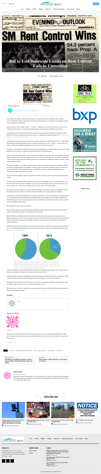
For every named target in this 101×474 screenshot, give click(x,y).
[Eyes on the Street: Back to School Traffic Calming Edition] (62, 410)
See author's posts (11, 342)
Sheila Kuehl (31, 424)
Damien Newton (7, 425)
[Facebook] (79, 192)
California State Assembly (39, 350)
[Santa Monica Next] (51, 3)
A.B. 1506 (11, 350)
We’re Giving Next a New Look (84, 420)
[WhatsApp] (90, 192)
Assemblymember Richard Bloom (23, 350)
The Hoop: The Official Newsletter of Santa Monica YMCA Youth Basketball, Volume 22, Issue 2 (19, 361)
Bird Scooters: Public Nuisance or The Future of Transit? (53, 360)
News (55, 56)
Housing (47, 56)
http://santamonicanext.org (19, 374)
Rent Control (60, 350)
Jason (19, 301)
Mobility (48, 455)
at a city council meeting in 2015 (17, 230)
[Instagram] (8, 461)
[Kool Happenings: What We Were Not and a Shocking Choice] (38, 410)
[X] (83, 192)
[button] (12, 3)
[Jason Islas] (7, 375)
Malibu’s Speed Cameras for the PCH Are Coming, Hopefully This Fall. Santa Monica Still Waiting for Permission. (13, 421)
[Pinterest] (87, 192)
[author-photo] (3, 425)
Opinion (48, 460)
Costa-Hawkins (51, 350)
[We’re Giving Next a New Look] (87, 410)
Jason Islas (43, 76)
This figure (16, 262)
